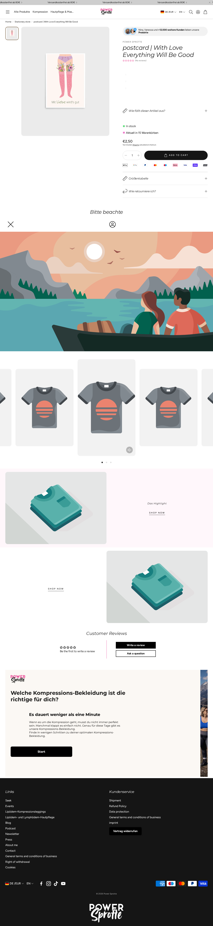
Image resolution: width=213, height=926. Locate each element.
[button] (7, 11)
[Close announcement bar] (209, 2)
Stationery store (22, 21)
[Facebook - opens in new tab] (41, 883)
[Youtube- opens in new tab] (63, 883)
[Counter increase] (138, 155)
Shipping (135, 145)
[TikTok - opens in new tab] (56, 883)
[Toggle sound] (129, 450)
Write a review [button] (136, 645)
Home (8, 21)
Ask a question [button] (136, 653)
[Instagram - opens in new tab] (48, 883)
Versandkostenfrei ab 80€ (61, 2)
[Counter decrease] (126, 155)
